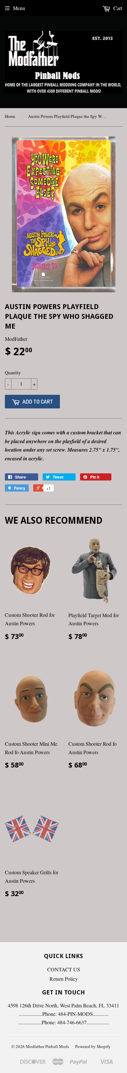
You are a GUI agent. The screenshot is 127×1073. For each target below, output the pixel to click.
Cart (117, 8)
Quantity (13, 372)
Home (10, 116)
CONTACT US (63, 969)
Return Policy (63, 978)
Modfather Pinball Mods (47, 1046)
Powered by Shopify (93, 1046)
